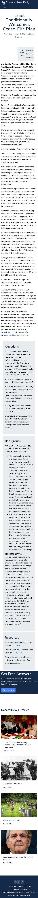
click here (16, 645)
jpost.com (16, 663)
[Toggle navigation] (4, 7)
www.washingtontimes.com (15, 335)
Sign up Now (8, 690)
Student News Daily (17, 2)
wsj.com (18, 652)
